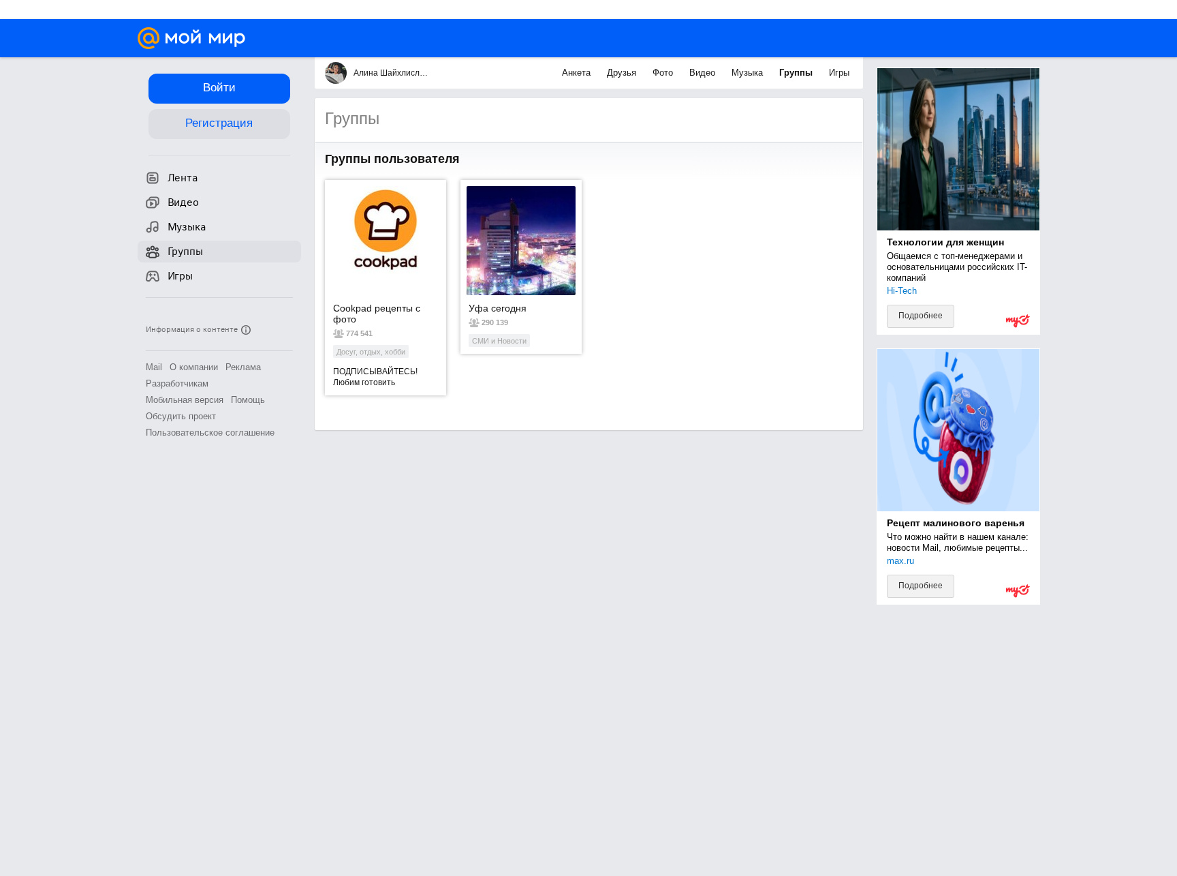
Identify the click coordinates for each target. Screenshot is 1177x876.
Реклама (243, 367)
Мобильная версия (184, 400)
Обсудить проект (181, 416)
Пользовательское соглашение (210, 432)
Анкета (577, 72)
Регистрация (219, 123)
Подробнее (920, 315)
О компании (194, 367)
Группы (797, 72)
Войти (219, 87)
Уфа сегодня (498, 308)
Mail (154, 367)
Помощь (248, 400)
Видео (703, 72)
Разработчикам (177, 383)
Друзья (623, 72)
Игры (839, 72)
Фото (664, 72)
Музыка (749, 72)
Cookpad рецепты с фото (376, 313)
